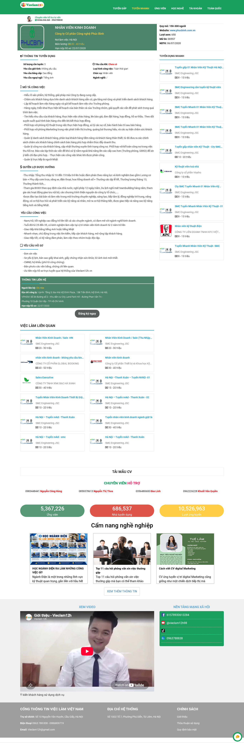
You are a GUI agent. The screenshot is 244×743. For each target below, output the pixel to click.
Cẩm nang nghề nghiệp (122, 525)
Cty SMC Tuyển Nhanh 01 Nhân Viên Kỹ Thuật (197, 186)
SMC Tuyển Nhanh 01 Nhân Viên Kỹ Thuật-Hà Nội (199, 107)
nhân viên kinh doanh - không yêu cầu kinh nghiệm (59, 358)
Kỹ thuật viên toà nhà (187, 166)
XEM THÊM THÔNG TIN (122, 591)
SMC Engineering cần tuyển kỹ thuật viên (198, 87)
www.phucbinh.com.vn (182, 30)
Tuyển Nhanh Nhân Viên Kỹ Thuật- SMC (197, 246)
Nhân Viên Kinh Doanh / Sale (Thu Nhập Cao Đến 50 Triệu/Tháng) (127, 338)
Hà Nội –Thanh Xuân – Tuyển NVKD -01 (127, 377)
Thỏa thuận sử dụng (188, 723)
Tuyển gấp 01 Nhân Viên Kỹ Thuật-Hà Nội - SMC (199, 67)
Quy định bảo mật (187, 729)
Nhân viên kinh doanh (117, 357)
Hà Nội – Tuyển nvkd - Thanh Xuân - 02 (127, 397)
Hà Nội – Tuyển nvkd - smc (51, 437)
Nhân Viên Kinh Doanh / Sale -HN (54, 337)
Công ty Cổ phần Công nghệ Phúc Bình (79, 33)
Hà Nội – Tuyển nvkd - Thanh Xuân (55, 417)
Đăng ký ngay (87, 313)
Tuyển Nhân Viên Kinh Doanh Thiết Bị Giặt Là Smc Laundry (59, 397)
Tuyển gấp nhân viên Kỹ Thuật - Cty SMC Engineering (198, 147)
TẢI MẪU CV (122, 472)
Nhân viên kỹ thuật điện (188, 226)
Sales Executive (44, 377)
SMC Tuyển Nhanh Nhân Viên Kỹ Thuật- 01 (199, 206)
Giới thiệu (182, 716)
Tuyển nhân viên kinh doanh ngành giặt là (128, 417)
